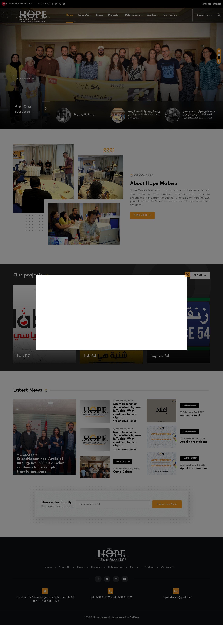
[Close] (187, 274)
